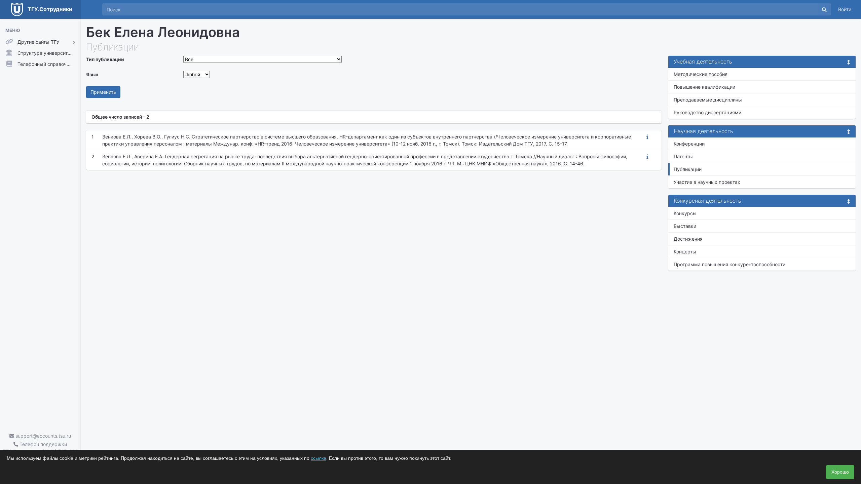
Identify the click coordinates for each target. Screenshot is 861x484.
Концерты (685, 251)
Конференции (689, 144)
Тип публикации (105, 59)
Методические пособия (700, 74)
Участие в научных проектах (707, 182)
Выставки (685, 226)
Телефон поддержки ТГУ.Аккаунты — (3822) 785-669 (40, 447)
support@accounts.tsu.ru (42, 436)
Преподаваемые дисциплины (708, 100)
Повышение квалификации (704, 87)
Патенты (683, 156)
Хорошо (840, 472)
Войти (844, 9)
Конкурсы (685, 213)
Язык (92, 74)
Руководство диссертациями (707, 112)
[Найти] (824, 9)
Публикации (688, 169)
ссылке (318, 458)
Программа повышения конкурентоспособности (729, 264)
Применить (103, 92)
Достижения (688, 239)
